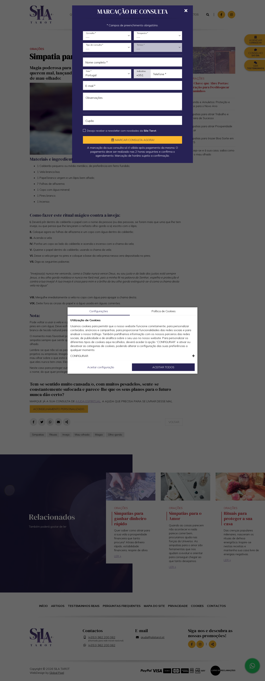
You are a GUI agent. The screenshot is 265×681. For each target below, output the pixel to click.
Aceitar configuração (100, 367)
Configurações (98, 311)
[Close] (185, 10)
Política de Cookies (164, 311)
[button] (132, 356)
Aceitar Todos (163, 367)
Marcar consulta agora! (134, 140)
